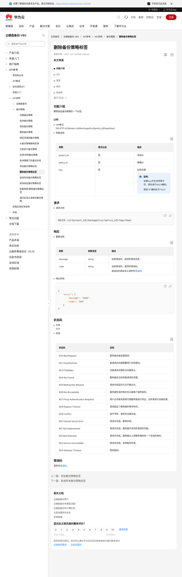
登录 (159, 17)
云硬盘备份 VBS (71, 36)
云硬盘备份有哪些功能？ (65, 503)
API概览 (16, 81)
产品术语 (14, 239)
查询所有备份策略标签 (30, 177)
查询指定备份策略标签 (30, 183)
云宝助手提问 (60, 544)
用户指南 (14, 64)
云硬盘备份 (21, 103)
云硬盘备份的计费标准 (64, 508)
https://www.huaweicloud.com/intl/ (73, 3)
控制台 (150, 17)
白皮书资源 (15, 256)
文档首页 (55, 36)
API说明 (16, 98)
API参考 (13, 69)
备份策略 (20, 109)
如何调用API (19, 86)
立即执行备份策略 (28, 149)
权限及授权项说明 (21, 206)
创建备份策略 (26, 115)
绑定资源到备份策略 (29, 138)
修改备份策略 (26, 126)
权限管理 (58, 517)
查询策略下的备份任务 (30, 160)
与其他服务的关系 (62, 512)
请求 (58, 80)
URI (58, 74)
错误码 (138, 271)
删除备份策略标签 (28, 172)
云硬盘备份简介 (61, 499)
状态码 (59, 92)
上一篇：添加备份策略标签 (66, 475)
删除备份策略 (26, 132)
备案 (140, 17)
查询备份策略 (26, 120)
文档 (133, 17)
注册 (171, 17)
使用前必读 (18, 75)
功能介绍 (60, 68)
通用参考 (14, 234)
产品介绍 (14, 52)
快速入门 (14, 58)
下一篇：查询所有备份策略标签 (68, 480)
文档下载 (14, 223)
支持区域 (14, 262)
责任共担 (14, 245)
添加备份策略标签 (28, 166)
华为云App (171, 9)
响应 (58, 86)
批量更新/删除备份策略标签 (32, 191)
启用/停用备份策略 (29, 155)
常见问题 (14, 218)
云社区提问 (76, 544)
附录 (15, 212)
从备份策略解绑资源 (29, 143)
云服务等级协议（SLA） (22, 251)
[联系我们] (126, 17)
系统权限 (14, 268)
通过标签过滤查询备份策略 (31, 199)
